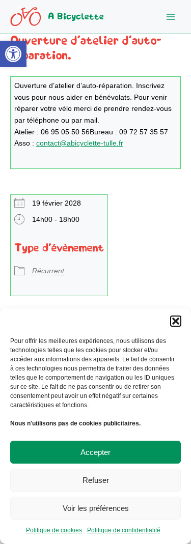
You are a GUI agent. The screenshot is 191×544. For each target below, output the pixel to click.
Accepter (95, 452)
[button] (13, 54)
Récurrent (48, 271)
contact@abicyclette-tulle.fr (79, 143)
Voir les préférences (96, 508)
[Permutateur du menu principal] (170, 16)
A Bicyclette (76, 16)
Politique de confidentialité (123, 530)
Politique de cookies (54, 530)
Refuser (96, 480)
